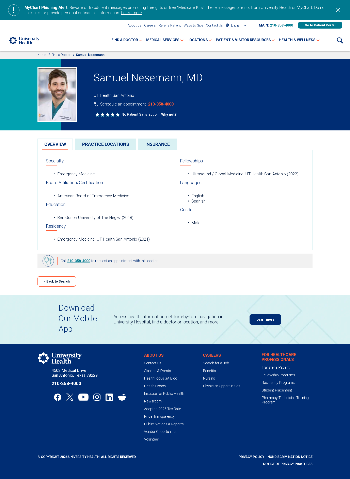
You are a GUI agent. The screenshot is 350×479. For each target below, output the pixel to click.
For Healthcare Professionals (279, 357)
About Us (134, 25)
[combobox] (236, 25)
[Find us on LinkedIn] (109, 397)
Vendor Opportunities (160, 431)
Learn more (131, 12)
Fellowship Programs (278, 375)
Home (41, 55)
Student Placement (277, 390)
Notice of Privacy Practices (288, 464)
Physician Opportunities (221, 386)
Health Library (155, 386)
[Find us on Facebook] (58, 397)
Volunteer (151, 439)
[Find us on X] (70, 397)
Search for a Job (216, 363)
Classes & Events (157, 371)
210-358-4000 (281, 25)
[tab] (55, 144)
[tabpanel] (175, 200)
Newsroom (153, 401)
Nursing (209, 378)
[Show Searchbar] (340, 40)
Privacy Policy (251, 457)
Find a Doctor (61, 55)
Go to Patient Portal (320, 25)
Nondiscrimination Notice (290, 457)
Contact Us (214, 25)
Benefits (209, 371)
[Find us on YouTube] (83, 397)
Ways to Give (193, 25)
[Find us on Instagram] (97, 397)
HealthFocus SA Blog (160, 378)
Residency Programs (278, 382)
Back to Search (57, 281)
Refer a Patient (170, 25)
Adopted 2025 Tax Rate (162, 409)
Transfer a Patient (276, 367)
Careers (150, 25)
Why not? (168, 114)
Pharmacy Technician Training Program (285, 400)
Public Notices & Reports (164, 424)
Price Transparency (159, 416)
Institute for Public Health (164, 393)
